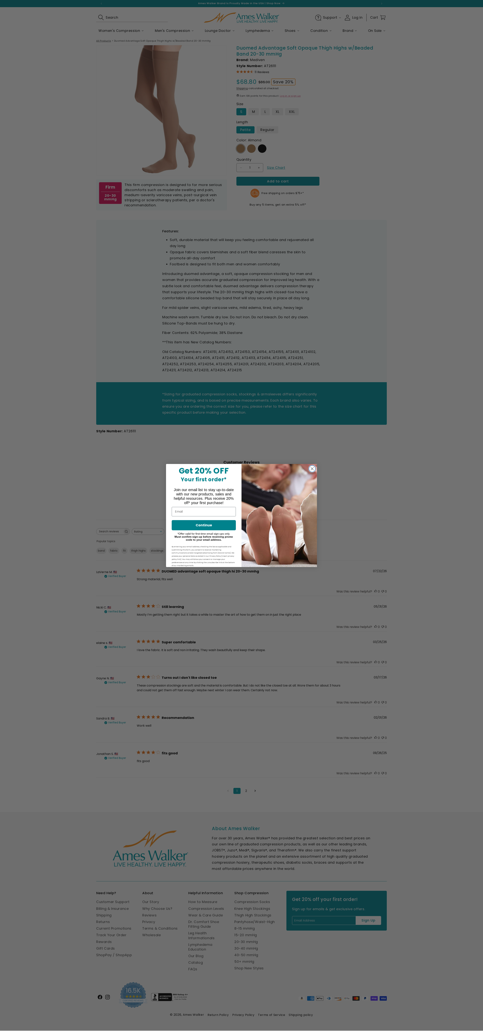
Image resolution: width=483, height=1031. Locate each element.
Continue (204, 525)
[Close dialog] (312, 468)
